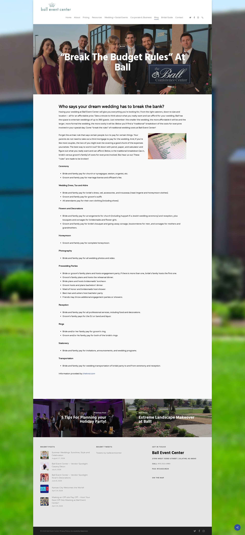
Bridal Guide (167, 17)
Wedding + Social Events (116, 17)
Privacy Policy (65, 531)
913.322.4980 (164, 464)
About (77, 17)
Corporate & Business (141, 17)
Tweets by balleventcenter (109, 453)
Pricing (86, 17)
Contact (179, 17)
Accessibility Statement (79, 531)
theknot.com (89, 373)
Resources (97, 17)
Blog (156, 17)
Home (68, 17)
